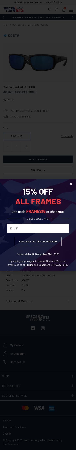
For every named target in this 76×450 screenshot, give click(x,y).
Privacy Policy (60, 264)
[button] (71, 184)
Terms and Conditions (38, 264)
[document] (38, 225)
